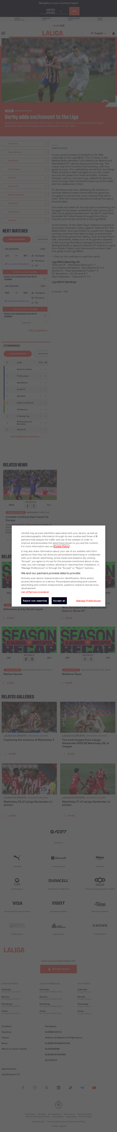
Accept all (59, 601)
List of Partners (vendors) (35, 592)
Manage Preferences (88, 601)
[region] (58, 566)
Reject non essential (35, 601)
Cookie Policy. (61, 546)
